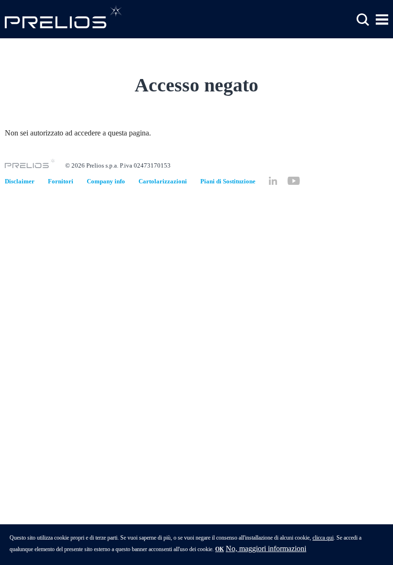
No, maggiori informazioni (266, 548)
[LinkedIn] (273, 180)
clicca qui (323, 537)
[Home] (63, 16)
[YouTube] (294, 180)
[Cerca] (363, 19)
